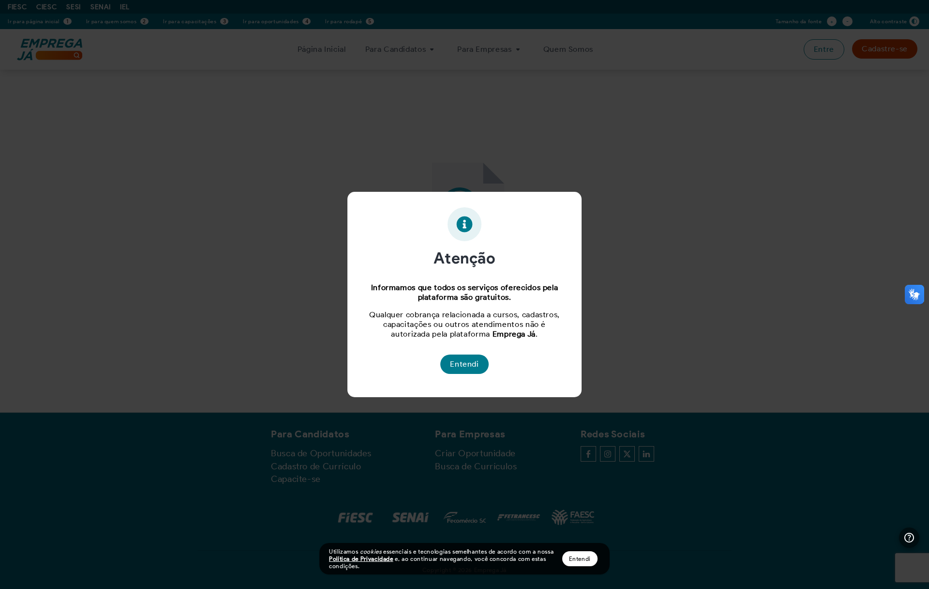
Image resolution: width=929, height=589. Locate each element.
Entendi (580, 558)
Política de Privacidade (361, 558)
